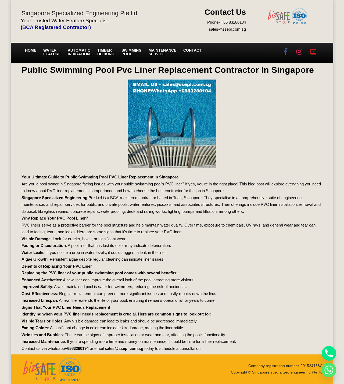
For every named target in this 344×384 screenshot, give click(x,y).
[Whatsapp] (329, 370)
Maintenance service (162, 52)
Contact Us (225, 12)
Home (30, 50)
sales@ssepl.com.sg (227, 29)
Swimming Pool (131, 52)
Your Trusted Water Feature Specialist (64, 20)
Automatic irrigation (79, 52)
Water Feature (52, 52)
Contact (192, 50)
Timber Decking (105, 52)
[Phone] (329, 353)
